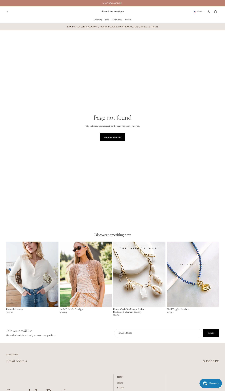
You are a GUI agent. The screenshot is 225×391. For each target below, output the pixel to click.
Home (120, 383)
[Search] (7, 11)
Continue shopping (112, 137)
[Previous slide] (10, 274)
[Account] (208, 11)
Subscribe (211, 361)
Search (120, 388)
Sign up (211, 333)
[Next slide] (53, 274)
